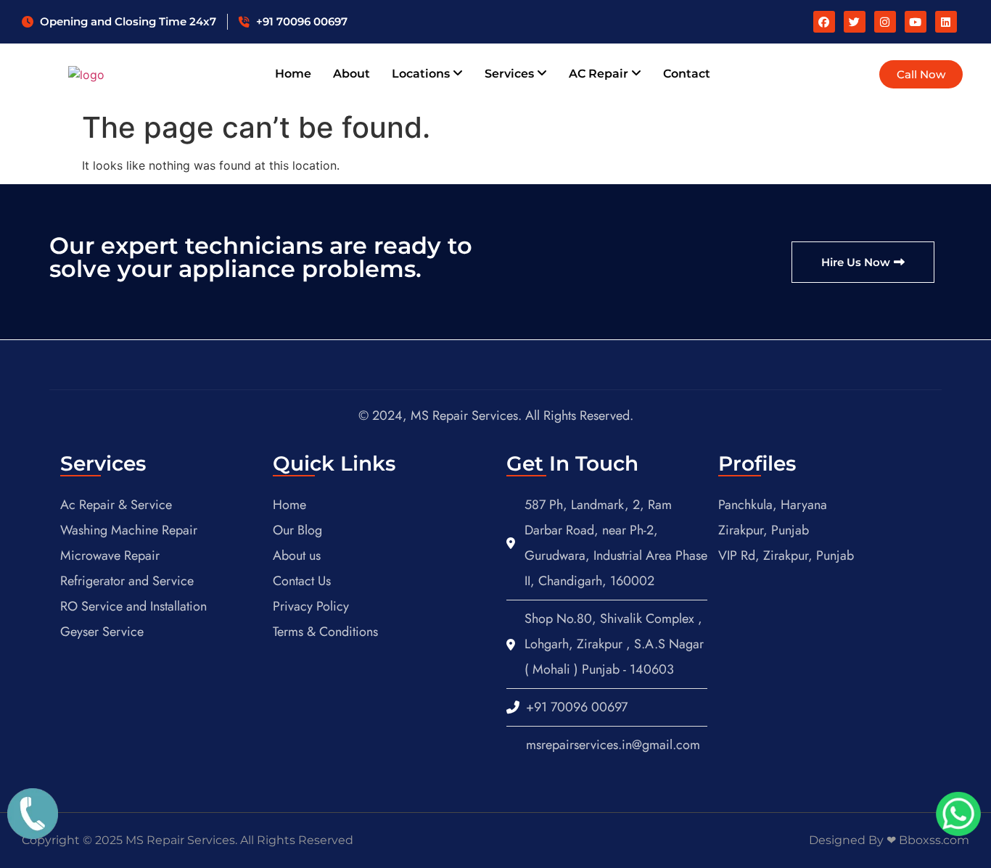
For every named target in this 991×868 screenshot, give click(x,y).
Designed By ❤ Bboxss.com (889, 840)
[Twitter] (854, 22)
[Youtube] (915, 22)
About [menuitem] (351, 73)
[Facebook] (824, 22)
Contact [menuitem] (686, 73)
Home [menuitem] (293, 73)
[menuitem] (427, 74)
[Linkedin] (946, 22)
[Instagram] (885, 22)
